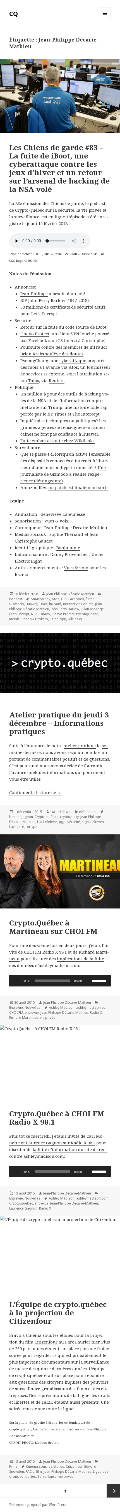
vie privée (47, 1017)
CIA (64, 599)
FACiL (47, 1402)
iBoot (43, 604)
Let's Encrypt (19, 614)
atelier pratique (80, 745)
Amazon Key (40, 599)
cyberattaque (72, 360)
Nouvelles (32, 1007)
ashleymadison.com (92, 1007)
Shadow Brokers (34, 619)
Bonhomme (68, 547)
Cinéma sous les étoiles (49, 1335)
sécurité (73, 821)
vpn (63, 619)
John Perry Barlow (65, 609)
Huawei (31, 604)
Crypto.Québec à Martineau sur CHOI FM (53, 927)
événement (88, 811)
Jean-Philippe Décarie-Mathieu (70, 594)
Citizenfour (46, 1342)
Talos (33, 380)
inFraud (55, 604)
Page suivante (113, 1491)
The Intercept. (86, 414)
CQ (13, 13)
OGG (38, 254)
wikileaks (75, 619)
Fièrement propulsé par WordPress (37, 1504)
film (39, 1471)
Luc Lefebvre (61, 811)
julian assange (92, 609)
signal (87, 821)
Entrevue (16, 1007)
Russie (14, 619)
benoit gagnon (21, 816)
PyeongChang (87, 614)
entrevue (32, 1012)
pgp (62, 821)
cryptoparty (69, 816)
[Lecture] (16, 981)
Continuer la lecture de (35, 792)
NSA (34, 614)
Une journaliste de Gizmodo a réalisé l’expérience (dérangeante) (63, 474)
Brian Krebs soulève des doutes (51, 353)
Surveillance (47, 1476)
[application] (60, 980)
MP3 (47, 254)
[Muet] (88, 981)
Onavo (44, 614)
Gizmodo (16, 604)
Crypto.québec (46, 816)
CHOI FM (16, 1012)
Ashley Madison (62, 1007)
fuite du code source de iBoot (77, 327)
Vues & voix (76, 567)
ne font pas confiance (56, 434)
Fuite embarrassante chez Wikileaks (57, 440)
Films (13, 1466)
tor (28, 826)
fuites (90, 599)
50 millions (31, 307)
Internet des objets (78, 604)
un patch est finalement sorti (78, 487)
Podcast (15, 599)
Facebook (76, 599)
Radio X (96, 1012)
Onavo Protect (34, 333)
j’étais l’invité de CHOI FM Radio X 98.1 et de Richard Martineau (59, 951)
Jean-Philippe (34, 293)
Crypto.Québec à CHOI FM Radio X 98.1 (56, 1117)
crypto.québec (29, 1375)
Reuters (56, 380)
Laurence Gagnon (23, 1208)
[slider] (100, 980)
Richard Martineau (23, 1017)
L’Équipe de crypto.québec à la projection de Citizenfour (58, 1312)
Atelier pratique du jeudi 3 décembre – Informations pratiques (59, 723)
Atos (73, 367)
